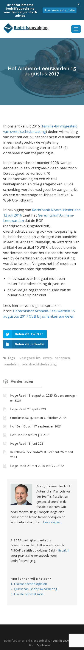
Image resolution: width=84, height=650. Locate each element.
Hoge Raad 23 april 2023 (28, 409)
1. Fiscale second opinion (29, 584)
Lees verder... (52, 522)
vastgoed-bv (30, 358)
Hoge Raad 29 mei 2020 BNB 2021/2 (37, 466)
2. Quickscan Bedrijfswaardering (34, 589)
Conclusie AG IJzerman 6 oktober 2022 (38, 418)
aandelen (11, 364)
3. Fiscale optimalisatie (27, 594)
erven (47, 358)
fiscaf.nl (63, 550)
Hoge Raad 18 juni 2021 (27, 443)
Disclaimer (43, 645)
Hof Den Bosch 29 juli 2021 (30, 435)
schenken (62, 358)
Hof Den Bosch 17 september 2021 (36, 426)
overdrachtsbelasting (39, 364)
